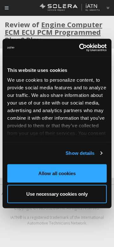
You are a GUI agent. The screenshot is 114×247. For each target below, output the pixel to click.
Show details (80, 153)
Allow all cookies (57, 173)
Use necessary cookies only (57, 194)
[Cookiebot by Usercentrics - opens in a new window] (80, 48)
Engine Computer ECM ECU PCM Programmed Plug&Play (53, 32)
